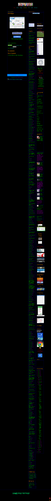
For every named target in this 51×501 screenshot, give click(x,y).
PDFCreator (30, 253)
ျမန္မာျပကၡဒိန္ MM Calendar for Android (32, 434)
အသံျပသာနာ (31, 452)
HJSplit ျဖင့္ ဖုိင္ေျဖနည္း (31, 173)
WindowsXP (30, 381)
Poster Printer (30, 266)
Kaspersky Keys (31, 207)
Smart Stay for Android (31, 301)
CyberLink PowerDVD (30, 119)
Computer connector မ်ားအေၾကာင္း (31, 109)
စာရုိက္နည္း (30, 413)
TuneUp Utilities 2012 (32, 329)
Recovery (30, 273)
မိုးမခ (38, 114)
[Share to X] (14, 46)
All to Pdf (41, 84)
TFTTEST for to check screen (31, 320)
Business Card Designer (31, 98)
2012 (39, 375)
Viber (29, 340)
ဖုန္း (29, 421)
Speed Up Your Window (31, 308)
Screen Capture (31, 290)
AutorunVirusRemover (41, 83)
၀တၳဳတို (30, 49)
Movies (18, 7)
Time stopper (30, 322)
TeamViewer (30, 318)
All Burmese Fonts (40, 81)
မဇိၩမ (38, 116)
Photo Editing (30, 254)
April (39, 444)
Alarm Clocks (41, 80)
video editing (30, 343)
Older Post (24, 75)
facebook (30, 140)
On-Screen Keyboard (41, 79)
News (29, 7)
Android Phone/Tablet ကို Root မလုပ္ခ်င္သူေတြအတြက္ (32, 74)
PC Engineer (30, 245)
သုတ (29, 441)
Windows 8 (30, 366)
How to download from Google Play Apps (31, 179)
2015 (39, 371)
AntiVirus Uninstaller (32, 79)
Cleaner (30, 106)
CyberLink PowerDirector (31, 117)
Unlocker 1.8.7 (40, 386)
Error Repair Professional (30, 138)
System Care (30, 312)
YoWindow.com (30, 28)
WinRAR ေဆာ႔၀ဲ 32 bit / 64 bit (31, 385)
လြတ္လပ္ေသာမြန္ (39, 130)
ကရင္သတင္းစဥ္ (39, 127)
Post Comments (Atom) (19, 77)
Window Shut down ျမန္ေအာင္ (32, 360)
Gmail (29, 160)
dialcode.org (40, 314)
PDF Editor (30, 248)
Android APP (30, 71)
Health (32, 7)
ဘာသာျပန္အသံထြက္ (32, 424)
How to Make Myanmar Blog (31, 182)
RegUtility (30, 278)
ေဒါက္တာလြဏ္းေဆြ (32, 475)
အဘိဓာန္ (30, 450)
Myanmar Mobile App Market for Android (32, 232)
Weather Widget (31, 25)
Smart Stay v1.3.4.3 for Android (40, 421)
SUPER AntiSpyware (32, 309)
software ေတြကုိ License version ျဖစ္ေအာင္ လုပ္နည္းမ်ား (31, 304)
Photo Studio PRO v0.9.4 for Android (40, 413)
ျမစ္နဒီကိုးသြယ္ (31, 478)
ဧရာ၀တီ (38, 118)
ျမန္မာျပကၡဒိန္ (31, 431)
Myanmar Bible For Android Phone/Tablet (32, 224)
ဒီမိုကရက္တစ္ (38, 123)
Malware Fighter (31, 210)
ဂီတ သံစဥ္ (30, 412)
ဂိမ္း (29, 410)
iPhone (30, 198)
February (40, 447)
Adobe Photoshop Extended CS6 (31, 64)
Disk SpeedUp (31, 124)
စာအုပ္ (30, 415)
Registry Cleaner (31, 276)
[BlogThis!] (13, 46)
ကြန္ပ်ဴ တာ (30, 405)
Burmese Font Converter (31, 95)
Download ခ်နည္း (31, 127)
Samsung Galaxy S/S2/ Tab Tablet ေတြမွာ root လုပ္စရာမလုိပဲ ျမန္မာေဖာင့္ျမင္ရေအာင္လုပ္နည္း (31, 281)
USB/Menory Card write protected (31, 338)
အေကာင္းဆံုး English (32, 473)
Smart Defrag (30, 299)
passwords (30, 243)
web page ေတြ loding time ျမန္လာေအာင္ (32, 352)
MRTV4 (30, 219)
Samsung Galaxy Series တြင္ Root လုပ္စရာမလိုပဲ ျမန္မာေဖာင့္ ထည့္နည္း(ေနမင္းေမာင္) (32, 287)
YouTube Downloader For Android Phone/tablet (32, 394)
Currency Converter (40, 295)
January (40, 449)
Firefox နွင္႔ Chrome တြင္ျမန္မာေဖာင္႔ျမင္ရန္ (32, 145)
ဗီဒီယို (29, 423)
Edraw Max (30, 136)
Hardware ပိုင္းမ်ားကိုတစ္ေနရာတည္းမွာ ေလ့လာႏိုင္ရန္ (32, 169)
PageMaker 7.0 (31, 242)
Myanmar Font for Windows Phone (31, 40)
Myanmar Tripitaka (31, 235)
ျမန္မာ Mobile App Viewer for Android (31, 429)
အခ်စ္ (29, 446)
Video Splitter (31, 346)
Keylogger (30, 209)
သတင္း (30, 438)
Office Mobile (31, 240)
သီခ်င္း (30, 439)
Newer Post (9, 75)
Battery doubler (31, 88)
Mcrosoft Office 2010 (32, 213)
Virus (29, 348)
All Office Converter (31, 69)
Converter (30, 110)
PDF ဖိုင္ (30, 251)
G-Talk (30, 158)
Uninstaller (30, 333)
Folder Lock (30, 151)
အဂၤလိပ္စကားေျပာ (32, 448)
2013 (39, 374)
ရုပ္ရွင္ (29, 436)
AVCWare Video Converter (40, 389)
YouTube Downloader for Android (32, 43)
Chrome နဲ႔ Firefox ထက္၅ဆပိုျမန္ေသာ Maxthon (40, 407)
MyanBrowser (31, 222)
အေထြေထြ (30, 453)
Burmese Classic (39, 110)
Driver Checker (31, 130)
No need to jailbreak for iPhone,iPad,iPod (40, 400)
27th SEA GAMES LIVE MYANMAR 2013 (31, 52)
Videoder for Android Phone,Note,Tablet (32, 38)
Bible (29, 90)
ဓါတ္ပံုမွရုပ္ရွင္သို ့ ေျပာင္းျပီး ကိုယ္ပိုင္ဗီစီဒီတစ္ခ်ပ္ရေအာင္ (32, 417)
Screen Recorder (31, 291)
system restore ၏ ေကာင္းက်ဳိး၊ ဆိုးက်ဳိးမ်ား (32, 314)
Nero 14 (30, 236)
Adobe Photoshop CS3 (41, 86)
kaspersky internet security (41, 190)
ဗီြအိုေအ (38, 121)
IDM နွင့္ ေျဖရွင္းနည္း (31, 190)
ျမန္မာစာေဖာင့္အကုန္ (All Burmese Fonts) (40, 153)
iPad (29, 196)
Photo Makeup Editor (32, 256)
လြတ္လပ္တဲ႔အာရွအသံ (39, 125)
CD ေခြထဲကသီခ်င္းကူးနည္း (31, 105)
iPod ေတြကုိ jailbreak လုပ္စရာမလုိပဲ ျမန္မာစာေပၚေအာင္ (32, 201)
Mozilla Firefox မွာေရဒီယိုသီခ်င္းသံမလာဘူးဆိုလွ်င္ (32, 217)
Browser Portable (31, 93)
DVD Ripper (12, 48)
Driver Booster (31, 128)
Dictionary (35, 7)
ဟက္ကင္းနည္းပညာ (32, 442)
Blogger (21, 7)
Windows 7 (30, 362)
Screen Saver (30, 293)
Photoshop (30, 263)
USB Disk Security (31, 336)
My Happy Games (39, 218)
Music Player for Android (41, 180)
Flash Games (38, 220)
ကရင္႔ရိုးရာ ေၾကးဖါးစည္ (31, 403)
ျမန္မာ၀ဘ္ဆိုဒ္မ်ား (39, 99)
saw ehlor (17, 45)
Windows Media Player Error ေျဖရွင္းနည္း (32, 370)
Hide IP (30, 171)
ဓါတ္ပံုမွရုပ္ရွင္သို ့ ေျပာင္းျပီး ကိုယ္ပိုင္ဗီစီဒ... (40, 426)
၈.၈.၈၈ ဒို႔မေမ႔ (40, 436)
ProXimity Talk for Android (40, 417)
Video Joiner (30, 345)
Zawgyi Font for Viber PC (41, 194)
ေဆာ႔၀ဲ (30, 458)
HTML (30, 187)
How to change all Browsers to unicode (31, 175)
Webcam (30, 354)
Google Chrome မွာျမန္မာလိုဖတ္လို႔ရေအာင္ (32, 162)
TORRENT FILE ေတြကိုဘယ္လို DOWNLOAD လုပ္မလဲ (32, 325)
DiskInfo (30, 125)
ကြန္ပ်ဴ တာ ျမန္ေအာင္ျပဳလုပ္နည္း (32, 407)
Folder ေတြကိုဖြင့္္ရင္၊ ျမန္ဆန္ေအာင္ (32, 153)
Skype (29, 296)
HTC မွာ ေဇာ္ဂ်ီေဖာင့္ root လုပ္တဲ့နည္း (32, 184)
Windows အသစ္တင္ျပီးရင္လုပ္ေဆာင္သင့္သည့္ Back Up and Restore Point (31, 378)
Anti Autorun (41, 82)
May (39, 443)
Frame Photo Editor (31, 156)
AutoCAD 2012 (31, 87)
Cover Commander (31, 114)
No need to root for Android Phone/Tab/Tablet (40, 394)
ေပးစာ (30, 462)
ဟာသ (30, 445)
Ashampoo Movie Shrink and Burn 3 (31, 82)
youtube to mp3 (31, 396)
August (40, 384)
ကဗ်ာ (29, 401)
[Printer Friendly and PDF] (10, 45)
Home (17, 75)
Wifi (29, 356)
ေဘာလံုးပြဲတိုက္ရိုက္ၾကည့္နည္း (31, 466)
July (39, 440)
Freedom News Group (40, 113)
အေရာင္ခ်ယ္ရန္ (30, 455)
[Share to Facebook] (15, 46)
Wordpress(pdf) (31, 389)
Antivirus (30, 77)
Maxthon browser (31, 212)
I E (29, 188)
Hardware (30, 166)
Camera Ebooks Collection (31, 102)
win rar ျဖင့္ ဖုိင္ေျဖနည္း (31, 358)
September (40, 382)
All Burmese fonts (31, 67)
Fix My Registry (31, 147)
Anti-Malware (31, 76)
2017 (39, 370)
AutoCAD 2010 (31, 85)
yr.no (34, 28)
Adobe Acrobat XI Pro (32, 54)
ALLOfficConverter (41, 85)
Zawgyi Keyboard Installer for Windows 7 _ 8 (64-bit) (32, 399)
